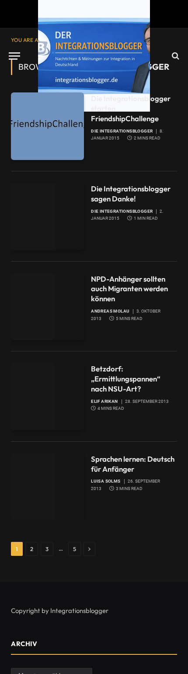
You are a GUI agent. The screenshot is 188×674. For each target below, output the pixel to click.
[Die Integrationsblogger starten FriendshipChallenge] (47, 126)
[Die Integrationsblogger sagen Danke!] (47, 216)
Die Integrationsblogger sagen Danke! (131, 193)
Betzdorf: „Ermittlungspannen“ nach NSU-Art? (125, 378)
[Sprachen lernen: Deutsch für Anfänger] (47, 487)
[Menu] (14, 56)
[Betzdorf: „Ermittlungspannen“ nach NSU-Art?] (47, 396)
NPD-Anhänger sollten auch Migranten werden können (129, 288)
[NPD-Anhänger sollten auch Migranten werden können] (47, 306)
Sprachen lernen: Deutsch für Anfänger (132, 463)
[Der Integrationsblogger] (94, 56)
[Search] (174, 56)
